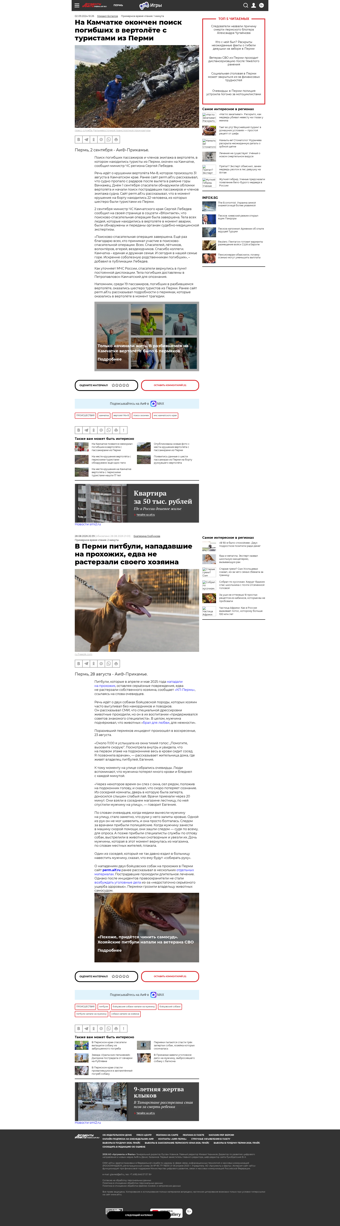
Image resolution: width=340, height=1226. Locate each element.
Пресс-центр (144, 1135)
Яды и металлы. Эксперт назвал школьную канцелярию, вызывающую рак (238, 559)
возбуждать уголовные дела (117, 882)
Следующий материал (139, 1215)
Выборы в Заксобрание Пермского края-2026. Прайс (177, 1143)
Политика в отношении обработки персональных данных (133, 1183)
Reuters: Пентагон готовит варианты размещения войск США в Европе (240, 243)
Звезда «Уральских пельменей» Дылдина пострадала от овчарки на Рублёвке (112, 1058)
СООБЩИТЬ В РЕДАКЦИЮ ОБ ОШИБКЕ (124, 1147)
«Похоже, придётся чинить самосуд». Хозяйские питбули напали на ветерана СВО (146, 939)
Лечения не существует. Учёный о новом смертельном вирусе (239, 155)
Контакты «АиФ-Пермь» (172, 1139)
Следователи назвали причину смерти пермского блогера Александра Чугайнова (233, 30)
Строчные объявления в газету (210, 1139)
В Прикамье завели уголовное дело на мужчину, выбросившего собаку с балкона (174, 1058)
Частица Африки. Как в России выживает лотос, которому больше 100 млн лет (240, 611)
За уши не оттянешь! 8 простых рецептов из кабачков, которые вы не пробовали (242, 598)
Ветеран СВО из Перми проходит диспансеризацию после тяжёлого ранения (233, 61)
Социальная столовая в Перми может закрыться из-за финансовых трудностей (234, 77)
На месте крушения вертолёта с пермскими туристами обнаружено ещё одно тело (111, 459)
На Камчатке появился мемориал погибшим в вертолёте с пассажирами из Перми (112, 447)
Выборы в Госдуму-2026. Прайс (121, 1143)
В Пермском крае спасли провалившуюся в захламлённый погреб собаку (112, 1070)
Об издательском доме (117, 1135)
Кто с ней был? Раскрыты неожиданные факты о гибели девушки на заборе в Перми (234, 45)
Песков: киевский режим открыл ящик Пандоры (238, 217)
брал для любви (156, 723)
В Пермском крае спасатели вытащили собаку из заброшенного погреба (109, 1045)
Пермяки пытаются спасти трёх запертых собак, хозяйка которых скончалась (174, 1045)
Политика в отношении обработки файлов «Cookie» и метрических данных (142, 1186)
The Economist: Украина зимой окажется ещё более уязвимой (237, 204)
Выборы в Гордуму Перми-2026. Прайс (237, 1143)
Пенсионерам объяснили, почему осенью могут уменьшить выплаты (239, 256)
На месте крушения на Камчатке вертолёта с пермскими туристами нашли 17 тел (111, 472)
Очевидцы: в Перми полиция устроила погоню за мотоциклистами (233, 92)
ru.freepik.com (83, 654)
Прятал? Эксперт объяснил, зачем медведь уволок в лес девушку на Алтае (240, 169)
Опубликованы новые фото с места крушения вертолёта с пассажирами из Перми (171, 447)
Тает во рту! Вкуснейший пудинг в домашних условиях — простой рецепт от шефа (240, 130)
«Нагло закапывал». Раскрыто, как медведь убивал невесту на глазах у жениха (241, 117)
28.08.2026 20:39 (85, 536)
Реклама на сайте (167, 1135)
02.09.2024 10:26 (84, 16)
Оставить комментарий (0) (170, 385)
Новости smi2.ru (88, 524)
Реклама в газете (193, 1135)
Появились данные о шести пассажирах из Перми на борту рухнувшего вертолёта (173, 459)
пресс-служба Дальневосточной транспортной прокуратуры (113, 130)
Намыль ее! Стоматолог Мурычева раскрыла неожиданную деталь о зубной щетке (240, 143)
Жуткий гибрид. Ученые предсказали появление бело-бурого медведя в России (242, 182)
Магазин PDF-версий (221, 1135)
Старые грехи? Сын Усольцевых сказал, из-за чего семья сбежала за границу (241, 572)
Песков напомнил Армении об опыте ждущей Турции (241, 230)
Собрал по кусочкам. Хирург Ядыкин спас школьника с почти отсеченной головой (242, 585)
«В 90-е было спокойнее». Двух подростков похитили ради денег (240, 544)
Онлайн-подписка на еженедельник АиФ (128, 1139)
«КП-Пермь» (185, 690)
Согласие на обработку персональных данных (127, 1180)
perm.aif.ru (112, 870)
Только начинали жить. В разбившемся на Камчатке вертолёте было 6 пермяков (143, 348)
